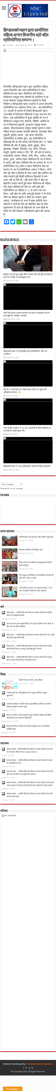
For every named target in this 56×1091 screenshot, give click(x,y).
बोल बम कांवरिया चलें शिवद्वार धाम (30, 549)
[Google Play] (32, 1068)
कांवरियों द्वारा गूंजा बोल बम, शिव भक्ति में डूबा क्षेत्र (36, 537)
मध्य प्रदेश (40, 45)
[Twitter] (26, 1068)
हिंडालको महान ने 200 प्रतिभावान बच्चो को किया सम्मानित (27, 466)
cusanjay (9, 45)
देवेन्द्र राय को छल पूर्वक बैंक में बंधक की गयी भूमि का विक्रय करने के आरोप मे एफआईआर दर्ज (28, 276)
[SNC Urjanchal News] (28, 10)
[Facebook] (23, 1068)
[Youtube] (29, 1068)
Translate (19, 488)
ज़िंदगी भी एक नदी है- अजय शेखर (30, 680)
